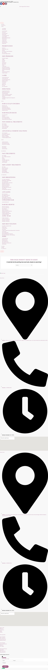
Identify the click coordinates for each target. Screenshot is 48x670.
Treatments (4, 174)
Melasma (1, 645)
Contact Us (4, 248)
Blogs (3, 247)
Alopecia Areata (3, 640)
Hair (2, 101)
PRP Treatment (2, 637)
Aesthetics (4, 150)
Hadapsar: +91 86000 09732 (14, 2)
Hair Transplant (2, 636)
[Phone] (2, 668)
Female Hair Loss (3, 639)
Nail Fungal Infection (3, 648)
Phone (4, 668)
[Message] (25, 664)
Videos (3, 246)
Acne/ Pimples (2, 642)
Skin (2, 26)
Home (3, 24)
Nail (2, 139)
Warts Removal (2, 652)
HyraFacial (2, 649)
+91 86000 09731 (5, 2)
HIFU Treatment (2, 651)
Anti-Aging (2, 646)
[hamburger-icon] (2, 23)
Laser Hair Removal (3, 643)
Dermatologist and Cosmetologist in (10, 275)
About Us (3, 25)
